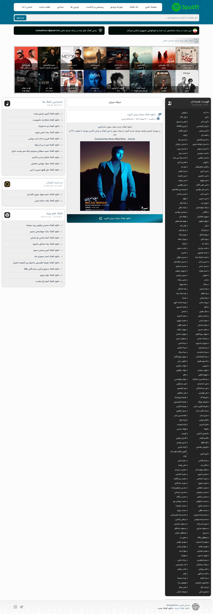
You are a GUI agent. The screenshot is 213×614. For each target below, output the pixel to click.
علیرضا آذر (204, 397)
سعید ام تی (203, 320)
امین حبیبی (203, 198)
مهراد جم (182, 551)
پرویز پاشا (182, 234)
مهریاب (183, 555)
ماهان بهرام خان (201, 469)
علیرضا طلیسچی (180, 402)
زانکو (206, 307)
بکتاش (205, 212)
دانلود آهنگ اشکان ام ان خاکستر (46, 157)
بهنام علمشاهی (180, 221)
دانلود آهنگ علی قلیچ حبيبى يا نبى (45, 169)
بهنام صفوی (203, 221)
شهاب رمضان (203, 370)
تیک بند (205, 243)
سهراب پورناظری (202, 334)
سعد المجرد (181, 316)
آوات (184, 135)
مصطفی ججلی (180, 533)
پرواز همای (204, 234)
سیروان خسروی (202, 343)
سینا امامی (182, 343)
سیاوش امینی (181, 338)
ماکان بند (204, 465)
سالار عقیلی (203, 311)
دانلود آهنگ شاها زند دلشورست (46, 120)
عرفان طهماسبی (180, 379)
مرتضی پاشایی (180, 519)
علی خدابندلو (203, 383)
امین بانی (204, 194)
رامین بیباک (182, 280)
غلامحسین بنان (180, 415)
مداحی (60, 7)
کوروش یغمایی (202, 447)
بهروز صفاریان (202, 216)
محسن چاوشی (202, 492)
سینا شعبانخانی (202, 356)
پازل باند (183, 225)
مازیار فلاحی (203, 460)
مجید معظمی (202, 487)
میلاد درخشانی (202, 564)
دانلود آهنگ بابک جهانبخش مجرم (45, 231)
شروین (205, 365)
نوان (184, 573)
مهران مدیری (203, 555)
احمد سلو (182, 153)
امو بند (183, 166)
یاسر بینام (182, 587)
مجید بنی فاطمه (180, 478)
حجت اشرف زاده (201, 257)
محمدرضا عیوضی (201, 519)
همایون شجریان (201, 582)
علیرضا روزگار (203, 402)
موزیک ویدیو (117, 7)
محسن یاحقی (202, 496)
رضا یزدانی (204, 298)
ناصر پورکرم (203, 569)
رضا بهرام (183, 284)
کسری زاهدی (181, 442)
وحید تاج (204, 587)
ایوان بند (204, 203)
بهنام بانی (182, 216)
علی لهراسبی (203, 393)
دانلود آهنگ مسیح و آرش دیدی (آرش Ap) (42, 269)
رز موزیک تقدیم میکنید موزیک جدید (145, 131)
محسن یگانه (181, 496)
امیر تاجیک (182, 176)
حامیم (184, 252)
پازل (206, 225)
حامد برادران (203, 248)
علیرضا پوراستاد (180, 397)
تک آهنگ (134, 7)
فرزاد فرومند (181, 424)
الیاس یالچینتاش (201, 166)
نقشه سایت (44, 7)
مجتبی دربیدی (180, 469)
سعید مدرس (203, 329)
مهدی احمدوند (202, 542)
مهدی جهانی (181, 542)
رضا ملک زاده (181, 293)
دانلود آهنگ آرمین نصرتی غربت (47, 113)
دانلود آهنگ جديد (124, 127)
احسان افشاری (202, 139)
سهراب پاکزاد (181, 329)
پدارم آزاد (204, 230)
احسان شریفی (202, 149)
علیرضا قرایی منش (201, 406)
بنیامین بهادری (180, 212)
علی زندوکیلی (181, 383)
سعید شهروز (181, 320)
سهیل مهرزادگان (180, 356)
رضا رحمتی (204, 289)
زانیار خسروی (181, 307)
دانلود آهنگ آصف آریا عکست (48, 281)
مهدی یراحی (181, 546)
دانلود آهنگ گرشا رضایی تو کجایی (45, 237)
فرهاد (206, 429)
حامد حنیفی (181, 248)
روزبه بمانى (203, 302)
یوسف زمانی (181, 591)
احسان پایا (182, 139)
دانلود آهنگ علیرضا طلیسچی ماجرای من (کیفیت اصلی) (36, 262)
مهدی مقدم (203, 546)
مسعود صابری (202, 528)
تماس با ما (27, 7)
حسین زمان (203, 261)
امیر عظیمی (182, 185)
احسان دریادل (181, 144)
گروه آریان (204, 454)
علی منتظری (181, 393)
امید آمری (204, 171)
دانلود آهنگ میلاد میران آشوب (141, 114)
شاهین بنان (182, 361)
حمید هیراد (203, 271)
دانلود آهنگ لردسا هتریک (49, 126)
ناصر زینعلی (181, 569)
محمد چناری (203, 505)
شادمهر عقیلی (202, 361)
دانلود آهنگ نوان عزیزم (50, 275)
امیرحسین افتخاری (179, 189)
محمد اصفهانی (202, 501)
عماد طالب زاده (202, 411)
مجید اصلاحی (202, 478)
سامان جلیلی (203, 316)
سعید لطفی (182, 325)
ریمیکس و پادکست (95, 7)
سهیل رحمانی (181, 334)
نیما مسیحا (182, 578)
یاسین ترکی (203, 591)
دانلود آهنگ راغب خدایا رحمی (47, 200)
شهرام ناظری (203, 374)
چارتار (184, 243)
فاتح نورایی (203, 420)
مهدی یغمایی (202, 551)
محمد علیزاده (181, 505)
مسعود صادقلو (180, 528)
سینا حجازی (181, 347)
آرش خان (204, 121)
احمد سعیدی (202, 153)
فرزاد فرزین (203, 424)
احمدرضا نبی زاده (179, 158)
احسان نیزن (181, 149)
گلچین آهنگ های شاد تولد (178, 454)
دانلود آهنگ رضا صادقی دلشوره (46, 244)
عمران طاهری (181, 411)
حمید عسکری (181, 266)
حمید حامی (203, 266)
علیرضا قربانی (181, 406)
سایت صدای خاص (185, 7)
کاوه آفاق (204, 442)
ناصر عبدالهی (203, 573)
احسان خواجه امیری (200, 144)
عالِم (184, 374)
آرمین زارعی (203, 130)
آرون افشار (182, 130)
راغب (206, 280)
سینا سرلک (182, 352)
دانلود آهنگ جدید (165, 608)
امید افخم (182, 171)
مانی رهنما (182, 465)
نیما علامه (204, 578)
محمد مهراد (181, 510)
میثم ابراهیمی (202, 560)
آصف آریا (204, 135)
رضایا (184, 298)
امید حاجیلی (203, 176)
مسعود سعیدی (180, 524)
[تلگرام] (21, 606)
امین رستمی (181, 194)
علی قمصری (181, 388)
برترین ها (74, 7)
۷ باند (205, 112)
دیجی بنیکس (181, 275)
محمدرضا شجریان (201, 515)
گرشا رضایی (182, 447)
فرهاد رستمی (181, 429)
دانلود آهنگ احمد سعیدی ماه (47, 256)
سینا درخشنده (202, 352)
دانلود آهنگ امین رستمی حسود (46, 250)
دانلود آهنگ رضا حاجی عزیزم (47, 132)
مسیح (205, 533)
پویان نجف (182, 239)
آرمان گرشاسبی (202, 126)
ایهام (184, 198)
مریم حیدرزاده (202, 524)
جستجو (20, 18)
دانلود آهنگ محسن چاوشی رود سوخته (43, 225)
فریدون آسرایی (202, 433)
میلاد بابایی (181, 560)
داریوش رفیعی (180, 271)
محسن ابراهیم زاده (179, 487)
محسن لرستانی (180, 492)
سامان (183, 311)
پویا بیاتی (204, 239)
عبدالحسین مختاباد (200, 379)
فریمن (184, 433)
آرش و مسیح (181, 121)
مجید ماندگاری (180, 483)
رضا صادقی (182, 289)
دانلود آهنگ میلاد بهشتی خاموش (45, 163)
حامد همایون (202, 252)
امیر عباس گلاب (202, 185)
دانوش (205, 275)
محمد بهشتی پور (179, 501)
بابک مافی (182, 207)
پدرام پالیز (182, 230)
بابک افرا (183, 203)
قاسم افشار (203, 438)
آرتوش (184, 112)
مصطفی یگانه (202, 537)
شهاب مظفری (181, 370)
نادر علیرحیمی (181, 564)
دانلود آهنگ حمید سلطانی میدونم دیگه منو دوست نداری (36, 151)
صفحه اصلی (151, 7)
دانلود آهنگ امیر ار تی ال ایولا (47, 145)
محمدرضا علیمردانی (178, 515)
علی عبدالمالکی (202, 388)
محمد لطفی (203, 510)
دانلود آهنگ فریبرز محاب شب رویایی (44, 138)
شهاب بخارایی (181, 365)
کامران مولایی (181, 438)
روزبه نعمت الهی (180, 302)
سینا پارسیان (203, 347)
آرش (206, 117)
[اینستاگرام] (15, 606)
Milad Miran (120, 139)
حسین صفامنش (180, 261)
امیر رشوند (182, 180)
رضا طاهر (204, 293)
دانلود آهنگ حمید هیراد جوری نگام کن (43, 194)
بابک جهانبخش (202, 207)
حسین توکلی (181, 257)
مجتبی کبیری (203, 474)
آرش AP (183, 117)
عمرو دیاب (204, 415)
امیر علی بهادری (202, 189)
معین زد (183, 537)
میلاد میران (115, 102)
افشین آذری (181, 162)
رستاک (205, 284)
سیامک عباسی (202, 338)
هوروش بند (182, 582)
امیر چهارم (204, 180)
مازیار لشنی (182, 460)
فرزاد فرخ (182, 420)
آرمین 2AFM (181, 126)
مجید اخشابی (180, 474)
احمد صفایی (203, 158)
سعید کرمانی (203, 325)
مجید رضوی (203, 483)
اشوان (205, 162)
